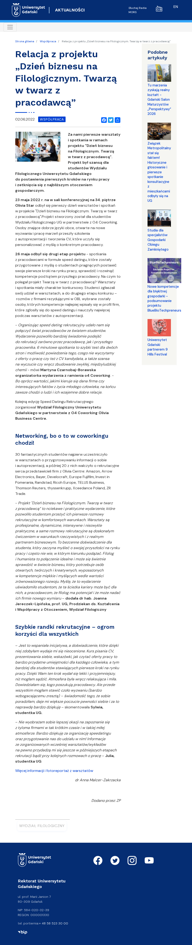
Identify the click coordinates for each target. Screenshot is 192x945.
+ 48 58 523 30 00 (53, 923)
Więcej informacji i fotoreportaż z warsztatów (54, 770)
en (176, 6)
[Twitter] (110, 119)
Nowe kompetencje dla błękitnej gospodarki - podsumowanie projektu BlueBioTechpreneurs (164, 298)
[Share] (116, 119)
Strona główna (24, 41)
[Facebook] (103, 119)
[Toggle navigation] (10, 27)
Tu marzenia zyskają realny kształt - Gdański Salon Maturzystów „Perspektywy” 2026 (159, 99)
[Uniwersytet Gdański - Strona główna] (28, 10)
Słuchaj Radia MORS (138, 10)
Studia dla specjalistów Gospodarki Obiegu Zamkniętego (158, 240)
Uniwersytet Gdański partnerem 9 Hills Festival (158, 347)
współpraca (52, 119)
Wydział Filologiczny (42, 825)
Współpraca (48, 41)
